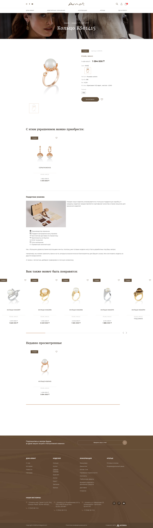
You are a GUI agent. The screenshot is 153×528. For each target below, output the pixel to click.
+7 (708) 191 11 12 (89, 510)
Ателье (102, 10)
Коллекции (82, 10)
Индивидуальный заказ (115, 466)
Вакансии (83, 466)
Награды (29, 473)
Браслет (56, 474)
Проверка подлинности (88, 473)
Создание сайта (111, 525)
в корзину (90, 99)
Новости (29, 469)
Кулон (55, 466)
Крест (55, 481)
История (29, 466)
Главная (66, 23)
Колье (55, 478)
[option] (51, 76)
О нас (28, 463)
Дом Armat (30, 10)
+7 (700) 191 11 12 (61, 510)
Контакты (83, 476)
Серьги (55, 469)
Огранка (83, 491)
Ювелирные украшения (56, 10)
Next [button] (126, 333)
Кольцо (74, 23)
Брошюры (83, 463)
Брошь (55, 487)
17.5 (84, 92)
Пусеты (55, 471)
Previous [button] (123, 333)
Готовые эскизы (112, 463)
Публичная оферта (87, 479)
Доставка (83, 487)
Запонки (56, 484)
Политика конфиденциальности (76, 525)
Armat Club (84, 469)
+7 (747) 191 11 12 (33, 508)
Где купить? (122, 10)
